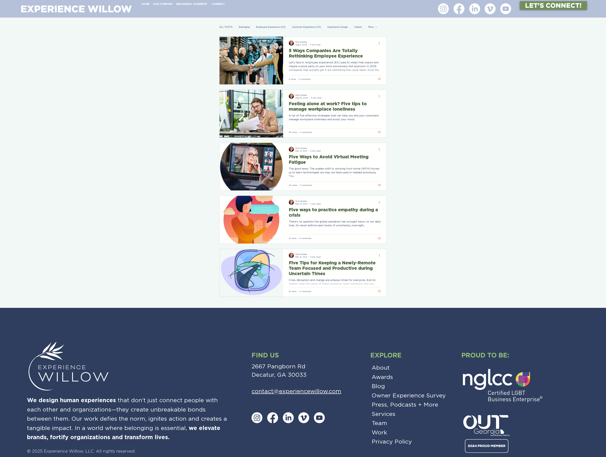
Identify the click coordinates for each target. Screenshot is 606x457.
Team (379, 423)
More (371, 27)
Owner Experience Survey (409, 395)
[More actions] (380, 43)
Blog (378, 386)
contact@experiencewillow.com (296, 391)
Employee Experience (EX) (271, 27)
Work (379, 432)
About (381, 367)
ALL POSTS (225, 27)
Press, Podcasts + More (405, 404)
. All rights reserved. (115, 451)
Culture (358, 27)
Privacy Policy (392, 441)
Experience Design (337, 27)
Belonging (244, 27)
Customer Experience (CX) (306, 27)
